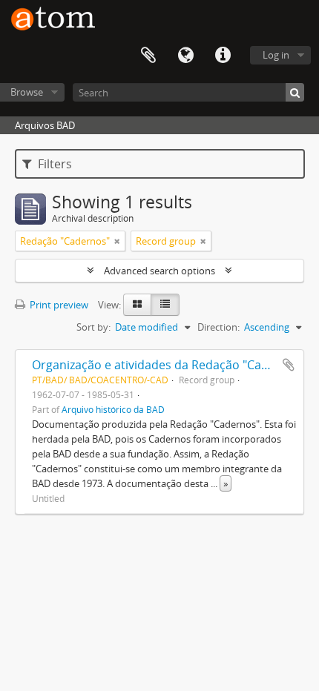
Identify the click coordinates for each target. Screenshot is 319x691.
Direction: (218, 327)
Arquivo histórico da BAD (113, 409)
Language (185, 55)
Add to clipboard (288, 364)
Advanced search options (159, 270)
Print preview (57, 304)
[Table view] (165, 305)
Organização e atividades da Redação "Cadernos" (169, 365)
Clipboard (148, 55)
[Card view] (137, 305)
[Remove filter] (117, 241)
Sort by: (93, 327)
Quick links (222, 55)
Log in (276, 55)
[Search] (295, 92)
